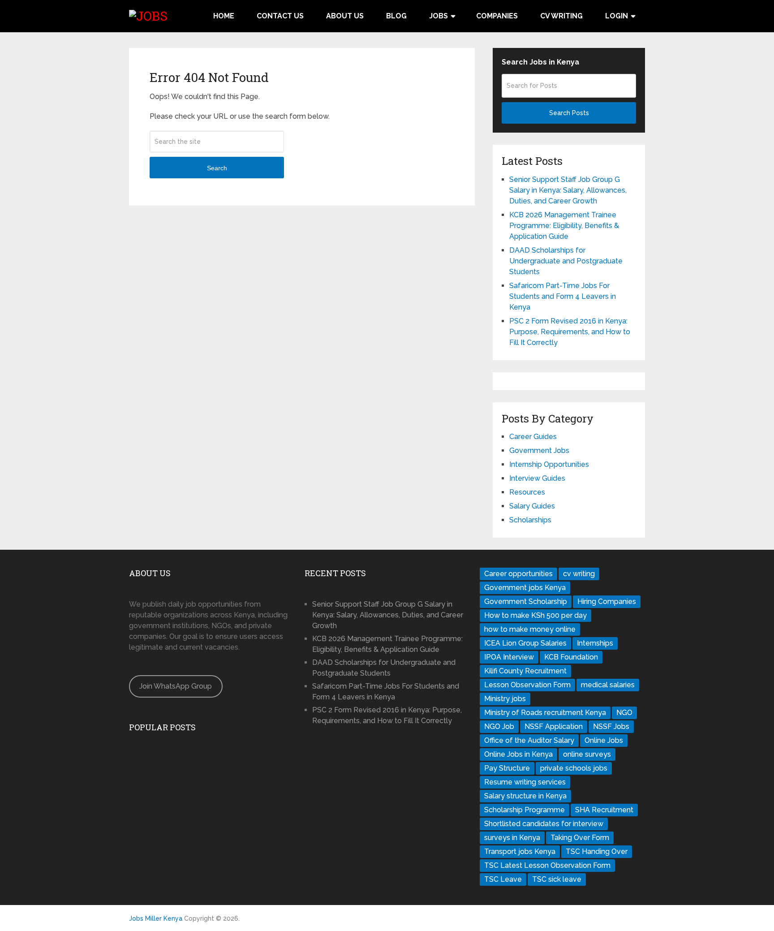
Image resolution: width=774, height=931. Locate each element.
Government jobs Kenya (525, 587)
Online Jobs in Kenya (518, 754)
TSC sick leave (556, 879)
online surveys (587, 754)
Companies (497, 16)
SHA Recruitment (604, 810)
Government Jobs (539, 450)
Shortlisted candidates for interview (543, 823)
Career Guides (533, 436)
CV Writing (561, 16)
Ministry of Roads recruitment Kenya (545, 712)
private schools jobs (573, 768)
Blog (396, 16)
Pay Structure (507, 768)
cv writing (579, 573)
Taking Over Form (579, 837)
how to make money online (530, 629)
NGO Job (499, 726)
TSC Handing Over (597, 851)
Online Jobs (604, 740)
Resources (527, 492)
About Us (345, 16)
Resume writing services (525, 782)
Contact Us (280, 16)
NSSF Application (554, 726)
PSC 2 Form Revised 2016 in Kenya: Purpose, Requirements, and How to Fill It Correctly (569, 332)
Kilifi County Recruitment (525, 671)
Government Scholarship (525, 601)
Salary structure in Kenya (525, 796)
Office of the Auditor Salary (529, 740)
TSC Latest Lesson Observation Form (547, 865)
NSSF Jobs (611, 726)
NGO (624, 712)
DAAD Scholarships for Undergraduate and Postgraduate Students (566, 261)
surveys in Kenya (512, 837)
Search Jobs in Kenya (540, 62)
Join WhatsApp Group (175, 686)
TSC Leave (503, 879)
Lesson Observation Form (527, 685)
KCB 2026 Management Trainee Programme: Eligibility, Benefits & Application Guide (564, 226)
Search (217, 168)
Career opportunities (518, 573)
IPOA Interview (509, 657)
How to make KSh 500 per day (535, 615)
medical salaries (608, 685)
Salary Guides (532, 506)
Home (223, 16)
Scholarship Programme (524, 810)
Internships (595, 643)
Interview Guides (537, 478)
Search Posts (569, 112)
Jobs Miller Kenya (155, 918)
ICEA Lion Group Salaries (525, 643)
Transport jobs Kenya (519, 851)
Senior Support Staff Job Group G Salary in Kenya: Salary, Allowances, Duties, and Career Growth (568, 190)
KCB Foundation (571, 657)
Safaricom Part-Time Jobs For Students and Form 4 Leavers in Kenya (562, 296)
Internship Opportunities (549, 464)
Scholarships (530, 520)
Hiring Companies (606, 601)
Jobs (438, 16)
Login (616, 16)
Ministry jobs (505, 698)
